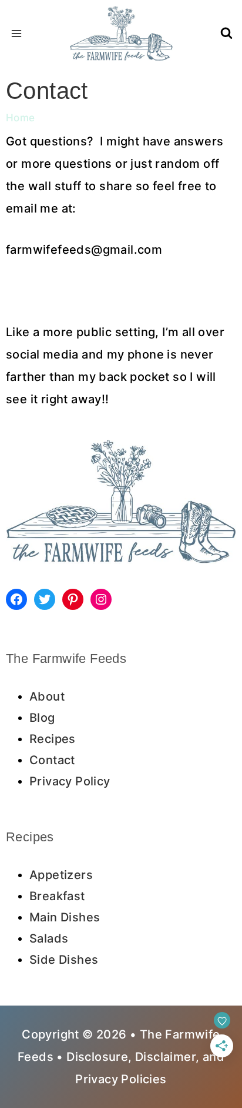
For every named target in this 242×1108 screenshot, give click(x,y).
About (47, 696)
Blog (42, 718)
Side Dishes (63, 960)
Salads (48, 938)
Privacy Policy (69, 781)
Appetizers (61, 875)
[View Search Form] (226, 34)
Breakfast (57, 896)
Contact (52, 760)
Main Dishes (64, 917)
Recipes (52, 739)
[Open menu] (17, 33)
